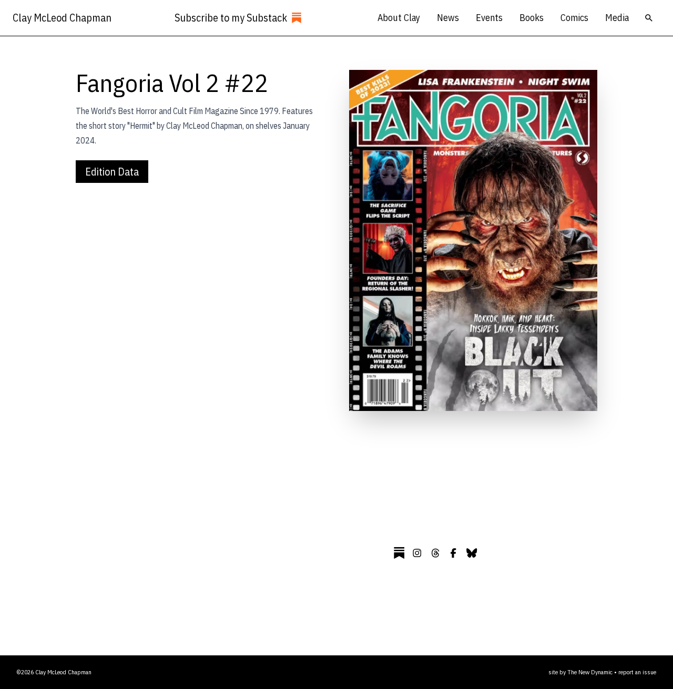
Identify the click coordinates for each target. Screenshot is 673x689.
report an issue (637, 672)
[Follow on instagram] (417, 553)
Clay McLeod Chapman (62, 18)
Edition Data (112, 171)
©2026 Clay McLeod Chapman (54, 672)
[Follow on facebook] (453, 553)
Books (531, 18)
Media (617, 18)
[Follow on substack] (399, 553)
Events (489, 18)
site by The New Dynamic (581, 672)
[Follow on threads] (435, 553)
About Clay (399, 18)
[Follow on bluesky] (471, 553)
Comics (574, 18)
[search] (648, 17)
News (448, 18)
